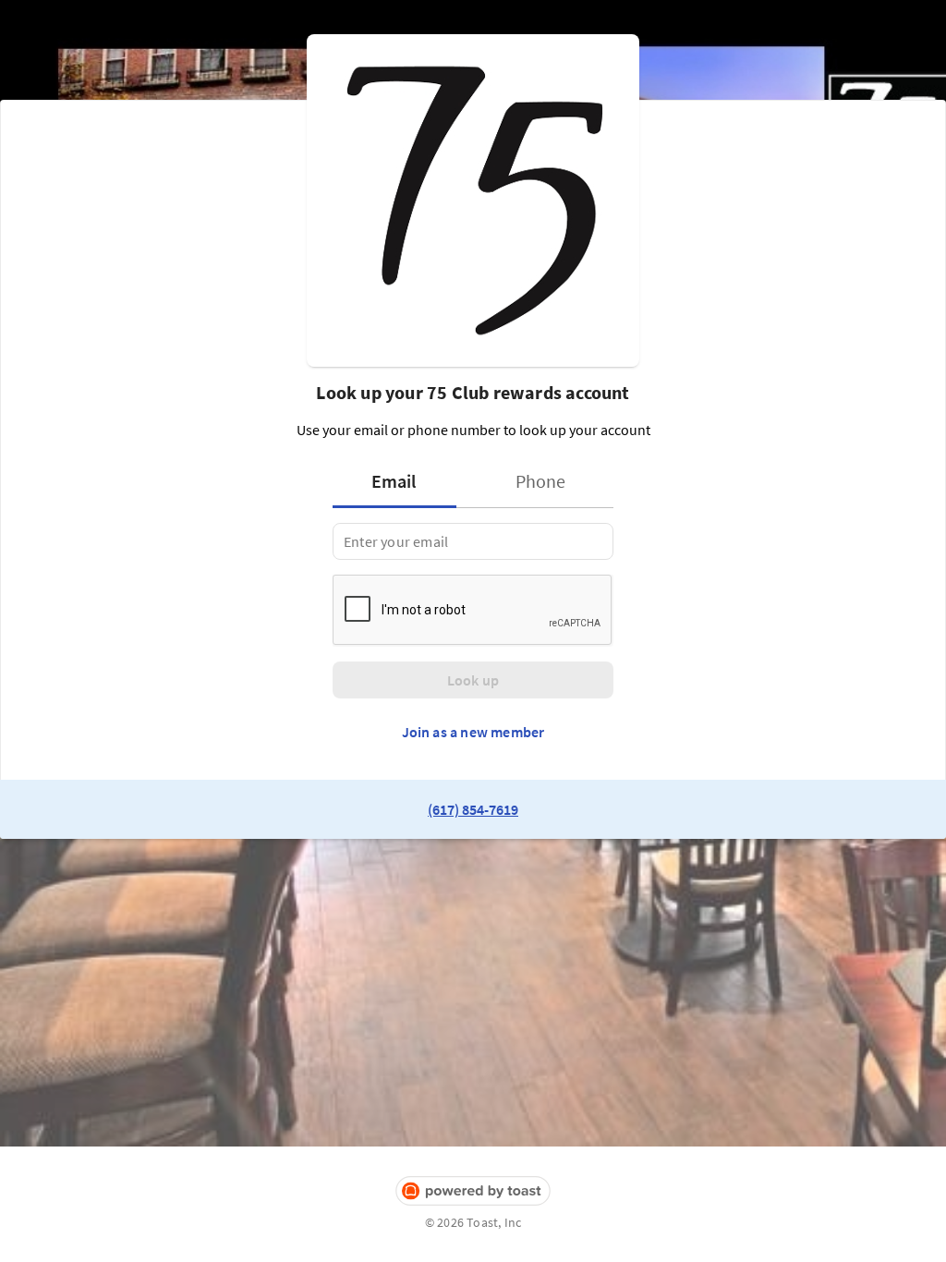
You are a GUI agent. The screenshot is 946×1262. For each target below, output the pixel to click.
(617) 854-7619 (473, 809)
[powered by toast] (473, 1191)
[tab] (400, 481)
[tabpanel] (473, 541)
